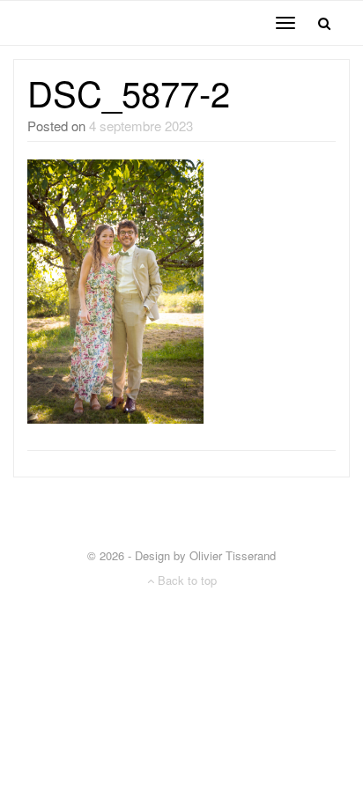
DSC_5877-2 (128, 92)
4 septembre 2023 (141, 125)
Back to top (185, 580)
